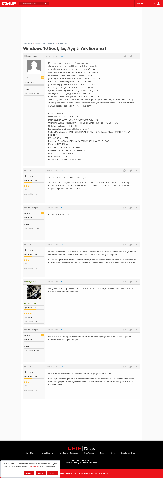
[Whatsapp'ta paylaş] (125, 56)
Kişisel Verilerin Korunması (68, 453)
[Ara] (46, 3)
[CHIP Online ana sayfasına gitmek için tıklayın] (9, 5)
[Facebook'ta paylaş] (137, 56)
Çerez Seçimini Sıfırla (128, 453)
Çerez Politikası (89, 453)
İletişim (102, 453)
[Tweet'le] (131, 56)
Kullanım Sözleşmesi (46, 453)
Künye (113, 453)
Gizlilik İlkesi (30, 453)
